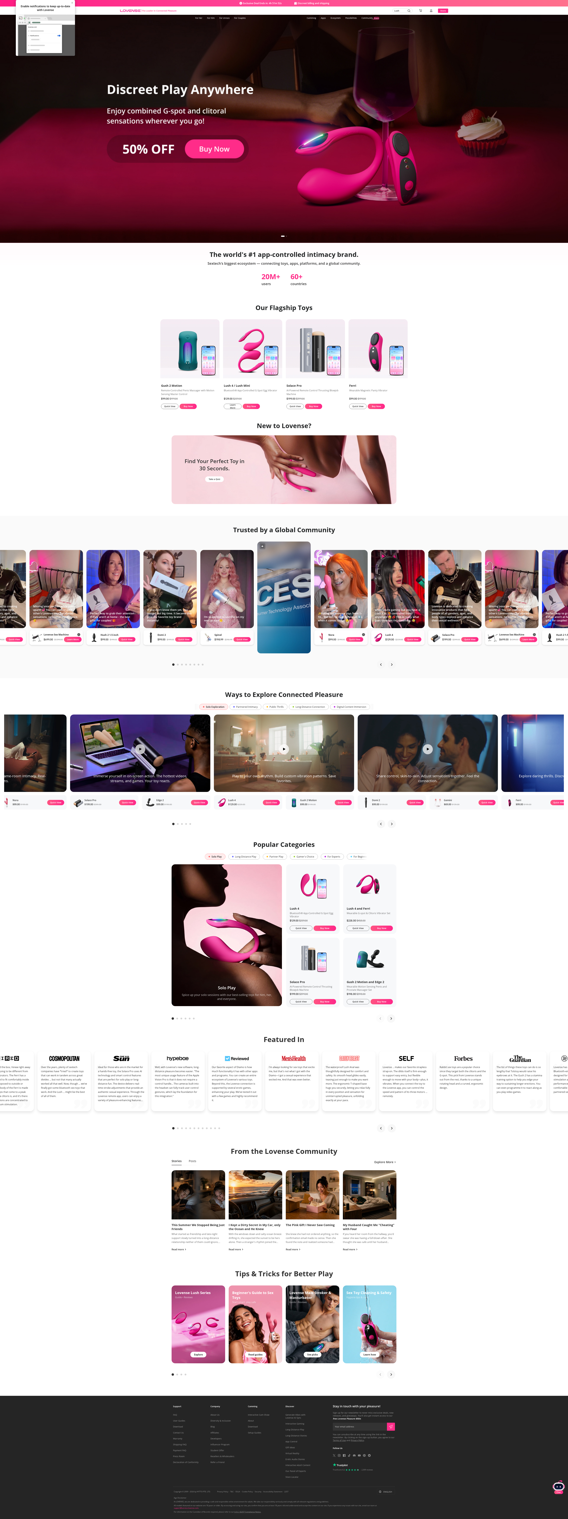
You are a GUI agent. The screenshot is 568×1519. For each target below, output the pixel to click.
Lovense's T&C (268, 784)
